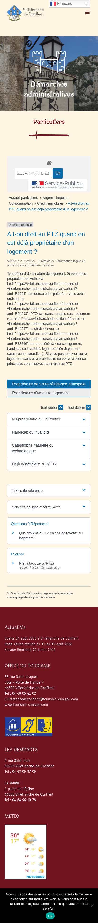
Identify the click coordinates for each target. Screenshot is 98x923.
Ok (50, 916)
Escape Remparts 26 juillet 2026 (30, 650)
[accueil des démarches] (49, 162)
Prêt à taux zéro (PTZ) (36, 563)
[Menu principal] (87, 12)
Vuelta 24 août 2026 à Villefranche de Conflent (41, 638)
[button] (49, 419)
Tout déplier (77, 407)
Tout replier (49, 407)
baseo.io (49, 597)
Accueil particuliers (24, 198)
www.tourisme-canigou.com (26, 705)
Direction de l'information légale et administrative (41, 593)
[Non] (92, 905)
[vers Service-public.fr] (57, 185)
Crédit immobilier (50, 203)
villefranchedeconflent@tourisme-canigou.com (41, 699)
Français (64, 3)
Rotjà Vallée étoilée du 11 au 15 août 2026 (38, 644)
